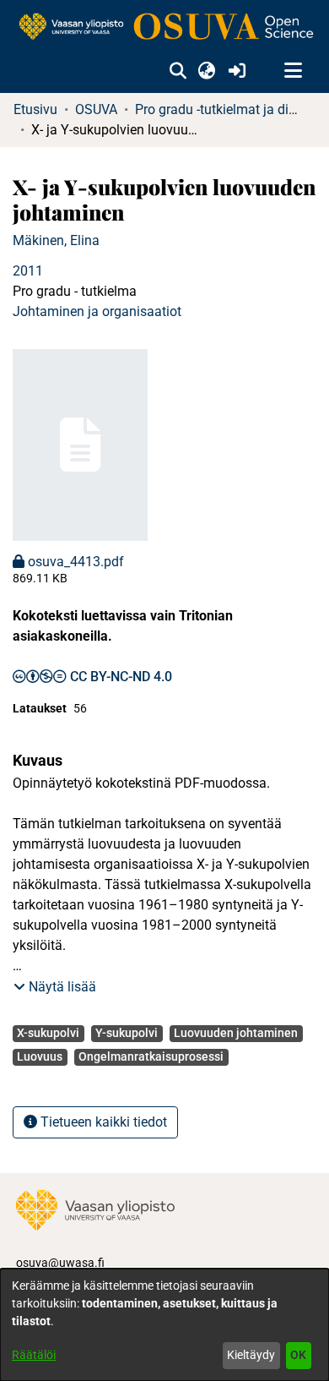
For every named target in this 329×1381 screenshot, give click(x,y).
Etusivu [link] (35, 109)
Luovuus (39, 1056)
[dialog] (164, 1325)
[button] (177, 71)
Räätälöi (34, 1355)
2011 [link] (28, 271)
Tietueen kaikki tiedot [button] (102, 1122)
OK (298, 1355)
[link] (164, 27)
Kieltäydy (251, 1355)
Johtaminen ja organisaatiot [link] (97, 311)
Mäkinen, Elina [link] (56, 240)
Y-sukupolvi (126, 1033)
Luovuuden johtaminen (236, 1033)
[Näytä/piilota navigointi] (292, 71)
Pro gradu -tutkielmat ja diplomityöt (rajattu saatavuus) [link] (219, 109)
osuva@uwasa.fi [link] (60, 1262)
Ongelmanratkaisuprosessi (151, 1056)
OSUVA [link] (96, 109)
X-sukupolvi (48, 1033)
